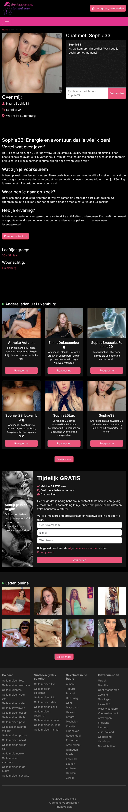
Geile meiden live (45, 684)
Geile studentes (12, 690)
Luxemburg (9, 268)
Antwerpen (105, 718)
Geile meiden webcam (16, 685)
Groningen (104, 699)
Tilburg (70, 688)
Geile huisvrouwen (13, 708)
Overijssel (104, 741)
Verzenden (79, 560)
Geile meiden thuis (13, 717)
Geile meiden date (45, 702)
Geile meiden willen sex (14, 746)
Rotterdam (72, 740)
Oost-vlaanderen (108, 690)
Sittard (70, 716)
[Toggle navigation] (6, 21)
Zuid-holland (106, 732)
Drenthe (103, 685)
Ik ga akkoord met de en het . (72, 550)
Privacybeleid (45, 552)
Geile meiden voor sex (13, 696)
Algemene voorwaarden (83, 548)
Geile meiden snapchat (42, 713)
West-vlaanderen (108, 708)
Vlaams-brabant (108, 713)
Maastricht (72, 707)
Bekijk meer (64, 459)
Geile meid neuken (13, 753)
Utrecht (103, 680)
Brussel (70, 693)
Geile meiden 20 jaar (47, 724)
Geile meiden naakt (14, 740)
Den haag (72, 698)
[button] (32, 63)
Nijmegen (72, 749)
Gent (69, 702)
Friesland (103, 722)
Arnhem (71, 768)
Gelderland (105, 736)
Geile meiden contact (47, 720)
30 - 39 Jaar (10, 255)
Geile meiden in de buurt (13, 769)
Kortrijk (70, 726)
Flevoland (104, 704)
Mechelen (72, 721)
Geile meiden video (14, 703)
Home (5, 29)
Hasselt (70, 712)
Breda (69, 754)
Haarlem (71, 773)
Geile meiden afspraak (10, 760)
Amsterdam (73, 745)
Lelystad (71, 759)
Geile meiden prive (14, 722)
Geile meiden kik (44, 697)
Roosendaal (73, 735)
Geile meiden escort (14, 712)
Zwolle (70, 777)
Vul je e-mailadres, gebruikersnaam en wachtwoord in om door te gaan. (78, 517)
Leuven (70, 763)
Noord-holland (107, 746)
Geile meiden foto (13, 680)
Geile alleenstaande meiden (14, 728)
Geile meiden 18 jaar (47, 729)
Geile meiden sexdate (15, 775)
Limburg (103, 727)
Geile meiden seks (45, 706)
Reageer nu (21, 370)
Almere (70, 684)
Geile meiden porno (14, 735)
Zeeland (103, 694)
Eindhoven (72, 731)
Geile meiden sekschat (42, 690)
